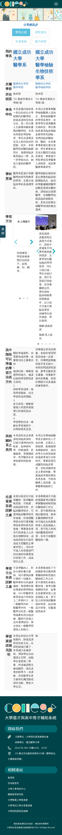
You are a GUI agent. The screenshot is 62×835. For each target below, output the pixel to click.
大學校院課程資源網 (18, 811)
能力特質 (41, 41)
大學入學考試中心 (17, 789)
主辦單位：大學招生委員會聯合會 (31, 737)
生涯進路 (21, 41)
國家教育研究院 (15, 794)
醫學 (18, 87)
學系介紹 (21, 32)
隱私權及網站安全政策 (23, 824)
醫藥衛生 (20, 83)
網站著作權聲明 (41, 824)
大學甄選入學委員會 (18, 800)
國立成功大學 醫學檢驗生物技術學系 (44, 65)
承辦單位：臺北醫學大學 (27, 742)
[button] (20, 298)
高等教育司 (13, 783)
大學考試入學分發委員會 (20, 805)
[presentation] (15, 242)
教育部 (11, 778)
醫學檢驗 (43, 87)
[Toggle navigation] (56, 4)
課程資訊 (41, 32)
